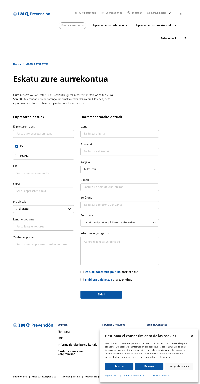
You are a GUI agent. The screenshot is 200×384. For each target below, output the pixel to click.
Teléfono (86, 198)
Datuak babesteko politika (103, 272)
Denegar (149, 366)
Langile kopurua (23, 219)
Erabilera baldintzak (98, 280)
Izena (83, 127)
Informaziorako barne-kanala (78, 345)
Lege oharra (111, 375)
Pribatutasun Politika (134, 375)
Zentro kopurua (23, 237)
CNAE (16, 184)
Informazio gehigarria (94, 233)
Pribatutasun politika (44, 377)
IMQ (60, 338)
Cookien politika (160, 375)
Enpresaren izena (24, 127)
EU (181, 14)
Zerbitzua (86, 215)
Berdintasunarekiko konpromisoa (71, 353)
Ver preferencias (179, 366)
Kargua (85, 162)
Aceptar (119, 366)
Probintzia (20, 202)
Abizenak (86, 144)
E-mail (84, 180)
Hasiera (17, 64)
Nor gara (64, 332)
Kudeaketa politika (96, 377)
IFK (15, 166)
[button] (191, 336)
